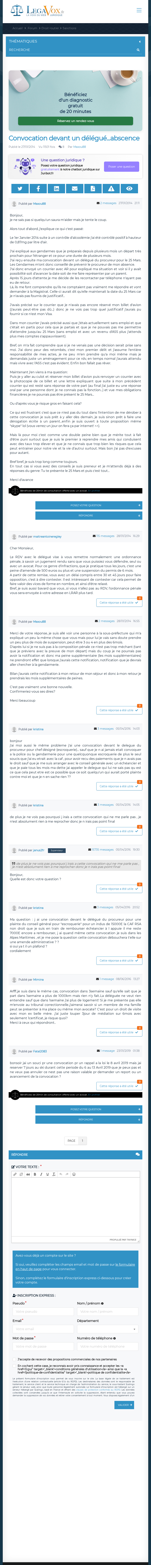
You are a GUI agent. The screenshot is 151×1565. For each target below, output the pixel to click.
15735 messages (103, 849)
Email (17, 1321)
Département (88, 1321)
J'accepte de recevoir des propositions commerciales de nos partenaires (67, 1359)
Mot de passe (23, 1338)
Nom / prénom (89, 1303)
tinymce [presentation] (131, 1239)
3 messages (106, 728)
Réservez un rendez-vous (75, 121)
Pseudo (19, 1303)
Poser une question (121, 166)
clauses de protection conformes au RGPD (98, 1390)
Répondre (86, 515)
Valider (123, 1404)
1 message (107, 979)
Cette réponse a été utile (120, 601)
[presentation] (15, 1174)
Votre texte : (27, 1167)
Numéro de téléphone (95, 1338)
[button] (15, 1174)
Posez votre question (86, 505)
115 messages (105, 536)
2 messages (108, 203)
